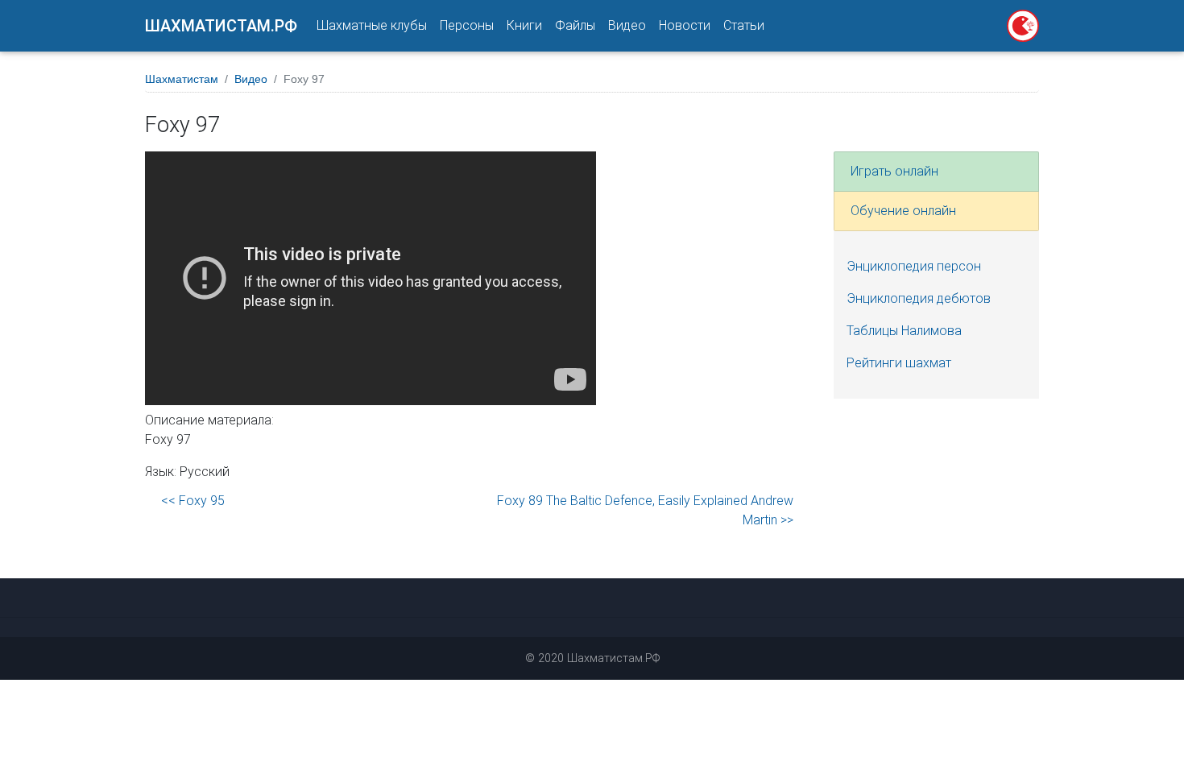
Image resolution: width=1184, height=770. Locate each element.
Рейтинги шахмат (899, 363)
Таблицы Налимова (904, 330)
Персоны (467, 25)
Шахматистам (181, 78)
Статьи (743, 25)
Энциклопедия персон (914, 266)
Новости (684, 25)
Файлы (575, 25)
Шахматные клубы (372, 25)
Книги (524, 25)
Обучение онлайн (903, 210)
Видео (627, 25)
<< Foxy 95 (193, 500)
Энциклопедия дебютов (919, 298)
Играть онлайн (894, 171)
